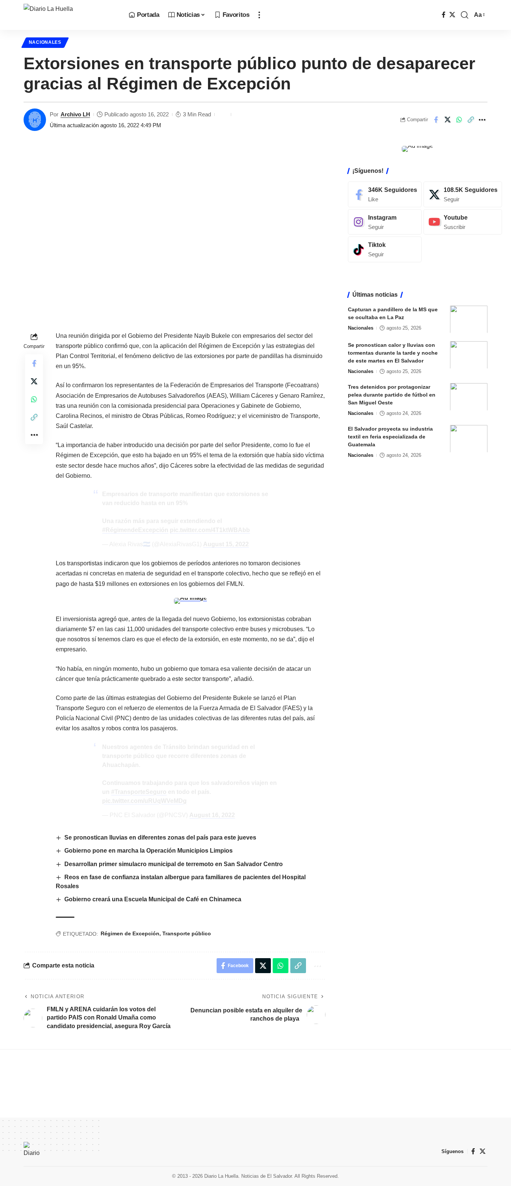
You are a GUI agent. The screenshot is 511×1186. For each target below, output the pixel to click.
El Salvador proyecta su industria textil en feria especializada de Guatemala (390, 436)
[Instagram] (385, 222)
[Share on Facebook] (436, 120)
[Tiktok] (385, 249)
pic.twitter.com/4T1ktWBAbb (210, 530)
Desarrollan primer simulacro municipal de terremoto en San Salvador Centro (173, 864)
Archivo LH (75, 114)
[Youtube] (462, 222)
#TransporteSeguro (138, 792)
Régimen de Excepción (130, 933)
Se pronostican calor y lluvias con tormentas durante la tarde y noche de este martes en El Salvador (393, 352)
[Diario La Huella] (70, 15)
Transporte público (186, 933)
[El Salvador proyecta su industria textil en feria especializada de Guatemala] (468, 439)
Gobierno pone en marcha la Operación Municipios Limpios (148, 850)
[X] (452, 15)
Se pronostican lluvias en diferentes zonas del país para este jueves (160, 837)
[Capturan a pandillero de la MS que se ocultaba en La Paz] (468, 319)
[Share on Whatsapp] (459, 120)
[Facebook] (443, 15)
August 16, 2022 (212, 815)
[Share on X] (447, 120)
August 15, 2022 (226, 544)
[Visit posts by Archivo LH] (35, 119)
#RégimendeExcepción (135, 530)
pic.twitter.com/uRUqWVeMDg (144, 801)
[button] (259, 15)
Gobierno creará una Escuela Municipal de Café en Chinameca (152, 899)
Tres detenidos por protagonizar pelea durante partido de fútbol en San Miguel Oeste (391, 394)
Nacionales (45, 42)
